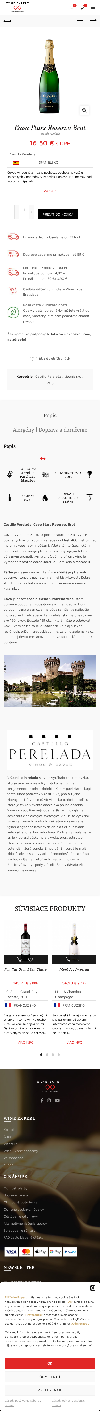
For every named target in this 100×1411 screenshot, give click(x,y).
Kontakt (10, 1129)
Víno (50, 383)
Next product (93, 20)
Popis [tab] (50, 415)
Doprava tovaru (16, 1195)
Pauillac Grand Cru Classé (26, 969)
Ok (50, 1363)
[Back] (7, 20)
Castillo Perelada (48, 376)
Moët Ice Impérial (74, 969)
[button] (92, 1288)
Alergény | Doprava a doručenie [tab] (50, 430)
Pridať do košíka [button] (20, 959)
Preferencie (50, 1390)
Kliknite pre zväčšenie (84, 110)
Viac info (50, 191)
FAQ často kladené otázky (23, 1237)
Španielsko (73, 376)
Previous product (81, 20)
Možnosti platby (16, 1188)
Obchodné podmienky (20, 1202)
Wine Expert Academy (21, 1151)
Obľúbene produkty (74, 5)
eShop (8, 1165)
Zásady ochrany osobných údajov (69, 1403)
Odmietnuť (50, 1377)
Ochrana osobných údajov (24, 1209)
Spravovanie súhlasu (19, 1230)
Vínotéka (10, 1144)
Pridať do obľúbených (52, 358)
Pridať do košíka (58, 214)
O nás (8, 1137)
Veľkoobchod (13, 1158)
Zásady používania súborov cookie (23, 1403)
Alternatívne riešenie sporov (25, 1223)
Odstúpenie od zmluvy (21, 1216)
